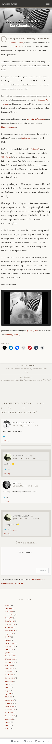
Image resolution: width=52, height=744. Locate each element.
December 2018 (10, 621)
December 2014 (10, 706)
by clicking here (32, 330)
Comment (42, 570)
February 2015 (9, 700)
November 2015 (10, 672)
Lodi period (25, 138)
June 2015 (8, 687)
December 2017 (10, 643)
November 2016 (10, 659)
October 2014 (9, 713)
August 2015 (9, 681)
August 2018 (9, 634)
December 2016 (10, 656)
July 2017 (8, 653)
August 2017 (9, 650)
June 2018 (8, 640)
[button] (20, 316)
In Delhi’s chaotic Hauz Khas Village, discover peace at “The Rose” (26, 378)
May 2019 (8, 605)
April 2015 (8, 694)
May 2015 (8, 691)
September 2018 (10, 631)
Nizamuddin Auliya (8, 127)
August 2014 (9, 719)
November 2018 (10, 624)
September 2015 (10, 678)
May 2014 (8, 729)
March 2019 (8, 612)
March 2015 (8, 697)
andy (14, 483)
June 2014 (8, 725)
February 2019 (9, 615)
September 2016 (10, 662)
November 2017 (10, 646)
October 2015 (9, 675)
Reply (7, 441)
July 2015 (8, 684)
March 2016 (8, 665)
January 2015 (9, 703)
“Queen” (35, 149)
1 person (14, 530)
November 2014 (10, 710)
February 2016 (9, 668)
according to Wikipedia (36, 119)
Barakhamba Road (15, 42)
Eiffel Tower (6, 157)
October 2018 (9, 627)
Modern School (17, 46)
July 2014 (8, 722)
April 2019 (8, 608)
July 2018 (8, 637)
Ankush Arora (21, 455)
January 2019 (9, 618)
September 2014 (10, 716)
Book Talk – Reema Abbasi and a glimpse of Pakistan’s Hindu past (26, 369)
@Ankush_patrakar (11, 334)
